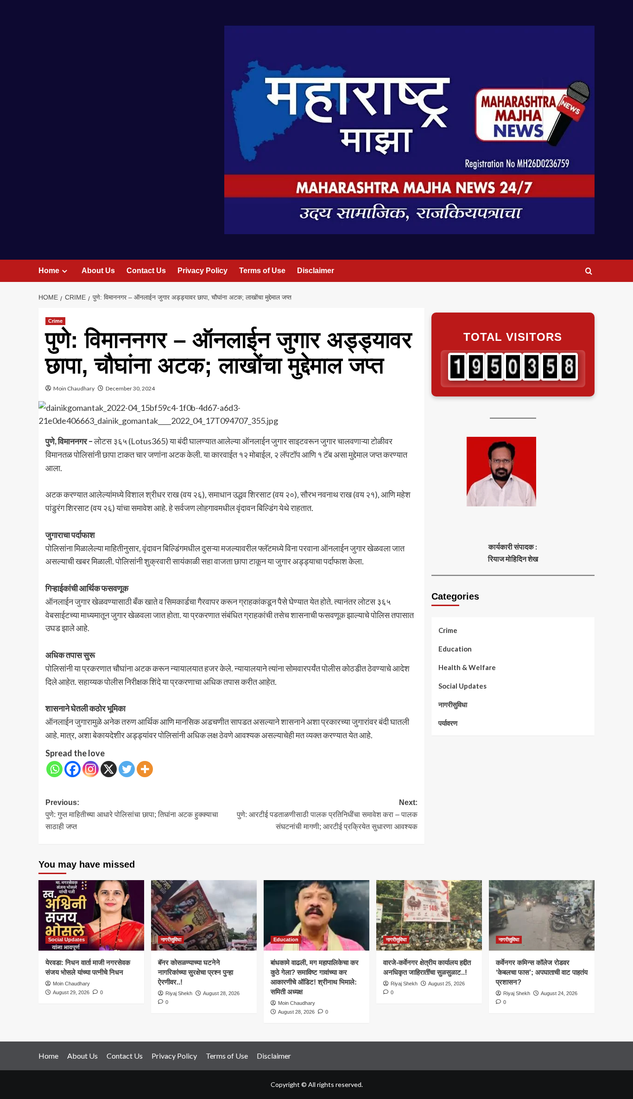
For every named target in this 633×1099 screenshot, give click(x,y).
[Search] (589, 271)
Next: (327, 814)
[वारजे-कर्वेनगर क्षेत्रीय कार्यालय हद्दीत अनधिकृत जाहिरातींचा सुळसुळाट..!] (429, 915)
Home (48, 271)
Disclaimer (315, 271)
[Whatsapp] (54, 769)
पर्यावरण (447, 723)
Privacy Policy (202, 271)
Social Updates (462, 686)
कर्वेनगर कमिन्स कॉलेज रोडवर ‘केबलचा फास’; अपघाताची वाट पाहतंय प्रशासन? (542, 972)
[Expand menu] (64, 271)
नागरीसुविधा (452, 704)
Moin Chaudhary (74, 388)
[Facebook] (72, 769)
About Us (98, 271)
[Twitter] (127, 769)
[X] (109, 769)
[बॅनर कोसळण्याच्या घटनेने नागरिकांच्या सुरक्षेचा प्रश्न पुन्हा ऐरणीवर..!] (204, 915)
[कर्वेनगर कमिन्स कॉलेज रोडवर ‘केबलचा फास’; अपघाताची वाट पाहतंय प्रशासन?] (542, 915)
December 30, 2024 (130, 388)
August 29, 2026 (71, 992)
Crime (55, 321)
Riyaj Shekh (178, 993)
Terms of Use (262, 271)
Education (455, 649)
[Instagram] (90, 769)
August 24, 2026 (559, 993)
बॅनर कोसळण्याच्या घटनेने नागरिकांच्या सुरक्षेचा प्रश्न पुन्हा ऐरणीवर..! (195, 972)
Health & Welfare (467, 667)
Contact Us (146, 271)
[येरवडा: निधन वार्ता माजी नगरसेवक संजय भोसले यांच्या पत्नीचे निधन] (91, 915)
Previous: (131, 814)
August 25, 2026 (446, 983)
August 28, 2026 (221, 993)
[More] (145, 769)
